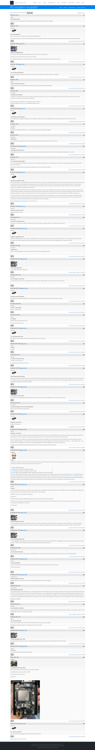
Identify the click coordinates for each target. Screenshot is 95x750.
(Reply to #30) (23, 484)
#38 (84, 604)
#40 (84, 630)
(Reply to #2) (21, 43)
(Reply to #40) (23, 646)
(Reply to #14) (23, 228)
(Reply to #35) (23, 574)
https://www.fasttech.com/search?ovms (20, 363)
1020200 (13, 469)
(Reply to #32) (23, 530)
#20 (84, 303)
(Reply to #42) (22, 723)
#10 (84, 146)
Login (82, 2)
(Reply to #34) (23, 559)
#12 (84, 172)
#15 (84, 228)
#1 (84, 15)
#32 (84, 512)
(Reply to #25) (23, 387)
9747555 (13, 472)
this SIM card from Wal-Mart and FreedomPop (69, 475)
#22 (84, 328)
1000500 (13, 467)
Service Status (71, 2)
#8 (84, 124)
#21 (84, 314)
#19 (84, 288)
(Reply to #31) (23, 512)
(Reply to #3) (21, 64)
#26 (84, 387)
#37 (84, 585)
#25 (84, 368)
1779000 (13, 470)
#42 (84, 657)
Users (58, 2)
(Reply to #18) (24, 288)
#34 (84, 548)
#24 (84, 354)
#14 (84, 217)
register (16, 12)
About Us (35, 2)
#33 (84, 530)
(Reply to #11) (21, 172)
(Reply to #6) (22, 108)
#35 (84, 559)
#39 (84, 617)
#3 (84, 43)
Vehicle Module (72, 7)
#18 (84, 275)
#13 (84, 206)
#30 (84, 450)
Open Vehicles (20, 2)
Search (78, 2)
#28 (84, 414)
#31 (84, 484)
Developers (64, 2)
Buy (40, 2)
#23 (84, 343)
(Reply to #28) (23, 429)
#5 (84, 79)
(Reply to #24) (23, 368)
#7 (84, 108)
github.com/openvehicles (58, 745)
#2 (84, 26)
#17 (84, 259)
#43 (84, 723)
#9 (84, 135)
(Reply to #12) (21, 206)
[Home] (12, 2)
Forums (44, 2)
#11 (84, 157)
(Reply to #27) (23, 414)
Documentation (51, 2)
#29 (84, 429)
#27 (84, 402)
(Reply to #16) (23, 259)
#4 (84, 64)
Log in (11, 12)
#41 (84, 646)
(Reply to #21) (23, 328)
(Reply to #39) (23, 630)
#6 (84, 90)
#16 (84, 245)
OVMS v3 (65, 7)
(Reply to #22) (23, 343)
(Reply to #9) (23, 146)
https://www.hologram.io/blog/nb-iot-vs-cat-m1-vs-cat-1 (24, 201)
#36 (84, 574)
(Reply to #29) (23, 450)
